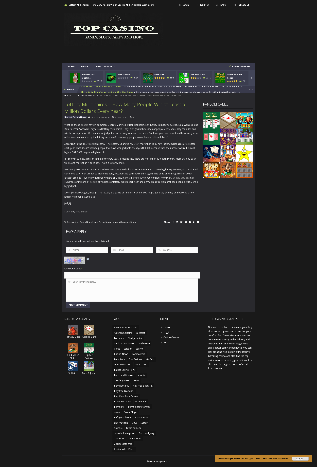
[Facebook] (173, 222)
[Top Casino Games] (113, 29)
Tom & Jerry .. (89, 373)
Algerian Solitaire (123, 332)
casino (75, 222)
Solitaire (72, 373)
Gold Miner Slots (73, 356)
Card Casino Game (124, 343)
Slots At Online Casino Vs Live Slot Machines (107, 89)
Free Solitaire (135, 359)
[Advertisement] (192, 53)
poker (117, 412)
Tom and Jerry (146, 433)
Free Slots (119, 359)
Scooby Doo (141, 417)
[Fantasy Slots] (73, 329)
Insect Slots (124, 74)
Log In (166, 332)
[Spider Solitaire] (211, 120)
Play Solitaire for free (139, 406)
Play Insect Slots (123, 401)
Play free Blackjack (124, 390)
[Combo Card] (228, 120)
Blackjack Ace (135, 338)
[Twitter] (177, 222)
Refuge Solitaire (122, 417)
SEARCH (223, 4)
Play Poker (141, 401)
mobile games (121, 380)
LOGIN (185, 4)
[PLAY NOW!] (75, 77)
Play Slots (119, 406)
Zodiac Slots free (123, 443)
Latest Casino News (86, 95)
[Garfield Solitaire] (228, 153)
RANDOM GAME (240, 66)
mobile (141, 375)
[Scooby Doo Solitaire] (228, 136)
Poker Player (130, 412)
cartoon (128, 348)
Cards (117, 348)
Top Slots (119, 438)
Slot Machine (121, 422)
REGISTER (204, 4)
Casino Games (103, 66)
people (84, 124)
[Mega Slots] (211, 169)
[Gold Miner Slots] (228, 169)
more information (280, 458)
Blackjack (119, 338)
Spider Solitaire (89, 356)
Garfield (150, 359)
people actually (181, 177)
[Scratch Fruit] (244, 169)
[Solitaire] (73, 366)
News (84, 66)
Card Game (144, 343)
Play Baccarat (121, 385)
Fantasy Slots (73, 336)
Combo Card (89, 336)
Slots (134, 422)
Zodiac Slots (134, 438)
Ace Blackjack (198, 74)
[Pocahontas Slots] (244, 120)
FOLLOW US (243, 4)
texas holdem (133, 428)
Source (68, 211)
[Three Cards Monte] (211, 136)
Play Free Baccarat (142, 385)
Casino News (85, 222)
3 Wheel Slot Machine (125, 327)
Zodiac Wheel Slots (124, 449)
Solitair (144, 422)
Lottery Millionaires (120, 222)
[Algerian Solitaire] (211, 153)
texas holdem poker (124, 433)
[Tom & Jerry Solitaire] (244, 136)
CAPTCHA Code (72, 268)
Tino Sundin (82, 211)
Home (71, 66)
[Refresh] (88, 258)
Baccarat (159, 74)
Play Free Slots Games (126, 396)
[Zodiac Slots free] (244, 153)
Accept (300, 458)
